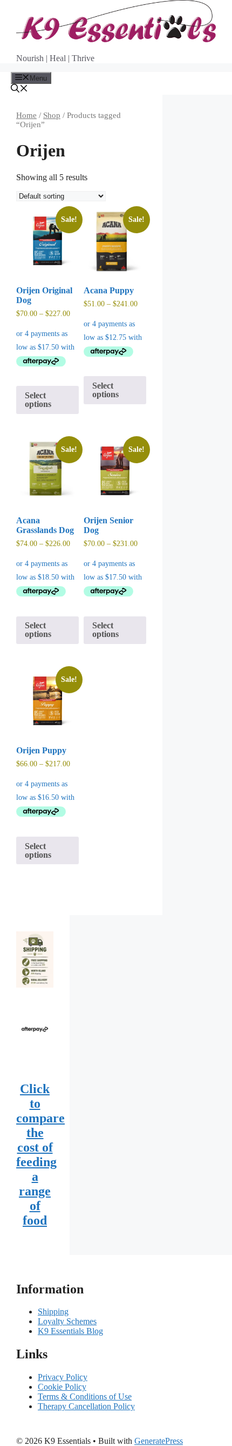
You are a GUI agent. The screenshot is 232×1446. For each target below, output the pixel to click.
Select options (38, 400)
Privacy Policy (62, 1377)
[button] (19, 89)
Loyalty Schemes (67, 1321)
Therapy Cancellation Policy (86, 1406)
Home (26, 115)
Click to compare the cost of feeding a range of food (40, 1154)
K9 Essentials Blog (70, 1331)
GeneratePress (158, 1440)
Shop (51, 115)
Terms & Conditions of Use (85, 1396)
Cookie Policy (62, 1386)
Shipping (53, 1311)
